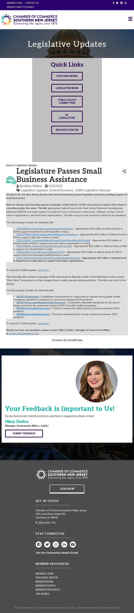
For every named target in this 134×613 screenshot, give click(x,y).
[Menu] (130, 18)
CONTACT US (32, 3)
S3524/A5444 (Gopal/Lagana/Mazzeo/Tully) (40, 252)
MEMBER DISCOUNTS (48, 589)
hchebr (13, 333)
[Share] (124, 171)
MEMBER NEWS (44, 581)
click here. (43, 270)
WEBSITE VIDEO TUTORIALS (20, 7)
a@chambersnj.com (28, 333)
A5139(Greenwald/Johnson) (33, 314)
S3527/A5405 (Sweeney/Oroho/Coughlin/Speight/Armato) (48, 258)
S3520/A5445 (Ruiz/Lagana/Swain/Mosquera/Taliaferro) (47, 234)
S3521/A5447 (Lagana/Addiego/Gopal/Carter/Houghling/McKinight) (53, 240)
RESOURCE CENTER (47, 577)
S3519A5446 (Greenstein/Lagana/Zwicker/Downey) (44, 228)
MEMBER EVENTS (46, 585)
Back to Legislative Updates (21, 165)
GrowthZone (75, 340)
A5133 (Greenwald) (28, 296)
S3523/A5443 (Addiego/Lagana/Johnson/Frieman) (44, 246)
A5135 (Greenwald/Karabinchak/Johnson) (41, 302)
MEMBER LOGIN (14, 3)
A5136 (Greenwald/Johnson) (33, 308)
